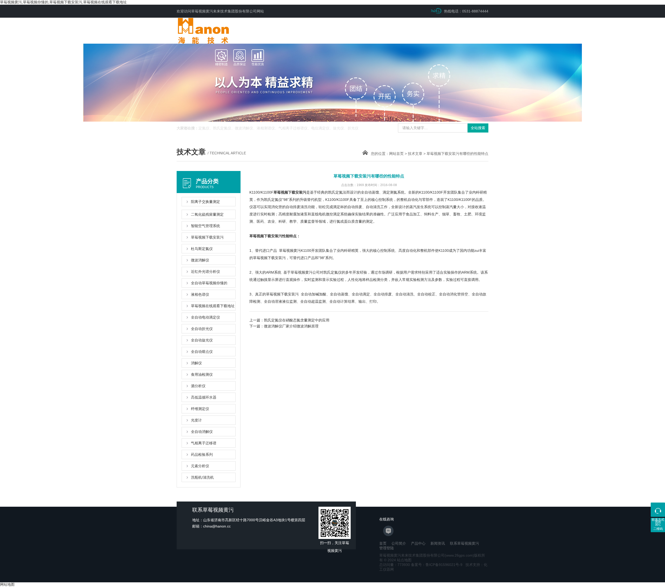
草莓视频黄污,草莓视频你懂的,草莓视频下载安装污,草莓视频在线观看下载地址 (63, 2)
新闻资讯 (437, 543)
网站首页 (396, 153)
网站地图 (7, 584)
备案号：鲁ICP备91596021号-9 (436, 565)
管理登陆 (386, 548)
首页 (383, 543)
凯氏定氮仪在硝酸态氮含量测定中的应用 (296, 320)
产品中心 (418, 543)
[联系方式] (658, 510)
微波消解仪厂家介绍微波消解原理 (291, 326)
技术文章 (415, 153)
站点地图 (404, 560)
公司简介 (398, 543)
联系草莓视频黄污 (464, 543)
